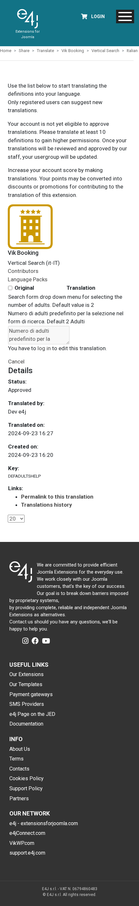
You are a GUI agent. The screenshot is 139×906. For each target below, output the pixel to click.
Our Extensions (26, 674)
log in (44, 348)
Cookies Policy (26, 778)
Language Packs (28, 279)
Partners (19, 798)
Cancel (16, 361)
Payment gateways (31, 694)
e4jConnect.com (27, 833)
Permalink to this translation (57, 496)
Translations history (46, 505)
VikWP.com (21, 843)
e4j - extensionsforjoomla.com (43, 823)
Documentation (26, 724)
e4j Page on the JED (32, 714)
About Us (19, 749)
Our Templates (25, 684)
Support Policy (26, 788)
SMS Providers (26, 704)
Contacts (19, 769)
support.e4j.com (27, 853)
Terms (16, 759)
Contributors (23, 271)
